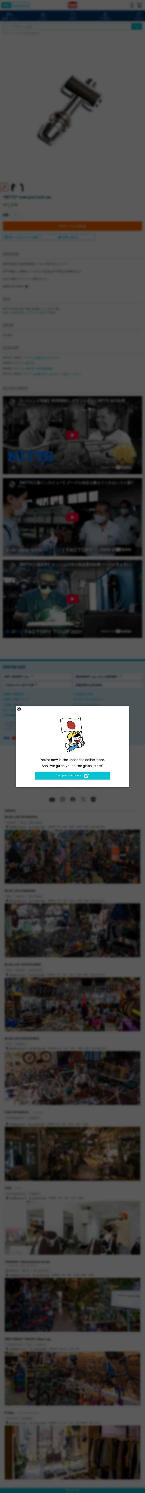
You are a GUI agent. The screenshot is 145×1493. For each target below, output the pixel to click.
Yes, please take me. (69, 775)
